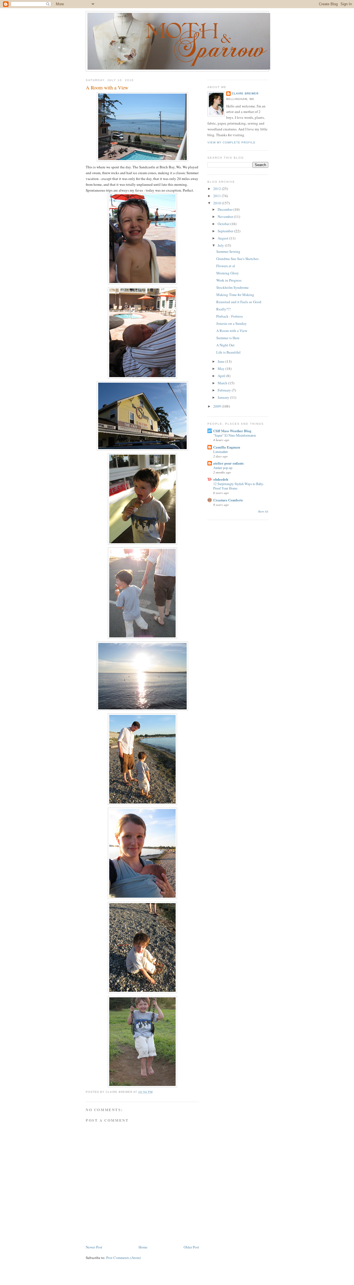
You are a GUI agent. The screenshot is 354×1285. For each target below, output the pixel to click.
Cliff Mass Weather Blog (232, 430)
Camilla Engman (226, 447)
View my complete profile (231, 142)
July (221, 245)
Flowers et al (225, 265)
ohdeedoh (220, 479)
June (221, 361)
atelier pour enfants (228, 463)
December (225, 209)
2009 (217, 406)
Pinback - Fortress (229, 316)
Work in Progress (228, 280)
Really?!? (223, 309)
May (221, 368)
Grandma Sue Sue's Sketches (237, 258)
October (224, 223)
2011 (217, 195)
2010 (217, 202)
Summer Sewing (228, 251)
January (224, 397)
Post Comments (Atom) (123, 1257)
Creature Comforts (228, 500)
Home (143, 1247)
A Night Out (225, 345)
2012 (217, 188)
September (226, 230)
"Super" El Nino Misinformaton (234, 435)
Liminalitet (220, 451)
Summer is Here (228, 337)
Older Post (191, 1247)
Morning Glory (227, 273)
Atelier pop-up (222, 467)
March (223, 382)
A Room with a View (107, 87)
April (222, 375)
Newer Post (94, 1247)
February (225, 390)
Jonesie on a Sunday (231, 323)
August (223, 238)
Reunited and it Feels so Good (238, 301)
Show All (263, 511)
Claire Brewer (245, 93)
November (226, 216)
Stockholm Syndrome (232, 287)
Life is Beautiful (228, 352)
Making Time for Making (235, 294)
